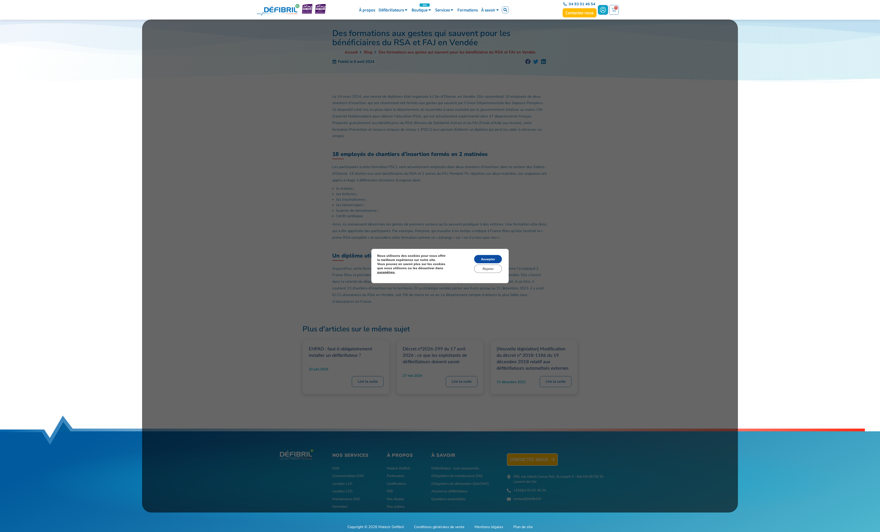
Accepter (488, 259)
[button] (505, 9)
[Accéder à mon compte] (603, 10)
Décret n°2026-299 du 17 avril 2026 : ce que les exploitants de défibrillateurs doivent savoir (435, 355)
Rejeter (488, 269)
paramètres (386, 272)
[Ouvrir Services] (452, 10)
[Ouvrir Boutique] (430, 10)
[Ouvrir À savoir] (497, 10)
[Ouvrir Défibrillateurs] (406, 10)
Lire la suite (368, 381)
